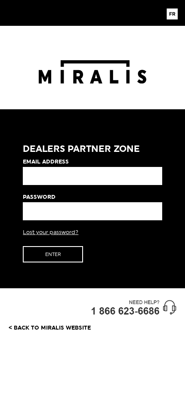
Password (39, 197)
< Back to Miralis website (50, 327)
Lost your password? (50, 232)
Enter (53, 254)
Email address (46, 161)
